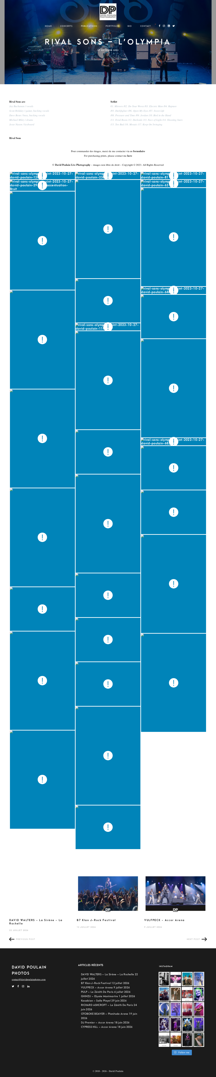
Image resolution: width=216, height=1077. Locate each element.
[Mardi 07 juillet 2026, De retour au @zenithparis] (164, 1009)
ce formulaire (137, 151)
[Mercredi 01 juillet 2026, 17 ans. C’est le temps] (187, 1009)
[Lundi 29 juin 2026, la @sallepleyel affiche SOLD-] (198, 1009)
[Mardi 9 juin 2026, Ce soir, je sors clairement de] (198, 1039)
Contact (145, 26)
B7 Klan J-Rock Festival (96, 920)
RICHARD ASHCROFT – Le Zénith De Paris (107, 1005)
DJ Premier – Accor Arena (97, 1022)
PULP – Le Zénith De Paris (97, 991)
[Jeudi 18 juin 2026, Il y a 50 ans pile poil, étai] (164, 1039)
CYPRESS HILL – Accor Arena (99, 1026)
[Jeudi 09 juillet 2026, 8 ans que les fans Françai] (175, 994)
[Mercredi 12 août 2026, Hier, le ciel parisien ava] (187, 979)
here (129, 155)
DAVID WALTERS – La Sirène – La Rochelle (107, 974)
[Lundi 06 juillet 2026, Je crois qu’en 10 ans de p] (175, 1009)
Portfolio (112, 26)
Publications (89, 26)
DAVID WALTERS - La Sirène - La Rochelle (36, 922)
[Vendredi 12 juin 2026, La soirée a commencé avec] (187, 1039)
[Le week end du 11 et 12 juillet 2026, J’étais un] (198, 994)
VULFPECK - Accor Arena (164, 920)
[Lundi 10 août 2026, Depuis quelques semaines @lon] (198, 979)
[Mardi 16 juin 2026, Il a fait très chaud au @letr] (175, 1039)
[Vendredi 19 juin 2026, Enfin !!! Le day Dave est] (198, 1024)
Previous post (25, 939)
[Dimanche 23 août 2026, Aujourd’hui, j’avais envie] (164, 979)
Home (48, 26)
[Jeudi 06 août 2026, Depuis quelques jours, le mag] (164, 994)
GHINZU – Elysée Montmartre (99, 996)
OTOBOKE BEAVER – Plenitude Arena (104, 1013)
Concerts (66, 26)
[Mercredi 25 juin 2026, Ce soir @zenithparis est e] (187, 1024)
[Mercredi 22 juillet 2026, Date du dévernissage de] (187, 994)
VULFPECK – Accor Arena (97, 987)
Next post (193, 939)
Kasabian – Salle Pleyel (96, 1000)
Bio (130, 26)
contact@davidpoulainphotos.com (29, 979)
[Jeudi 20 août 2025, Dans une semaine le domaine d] (175, 979)
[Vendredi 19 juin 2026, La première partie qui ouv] (175, 1024)
